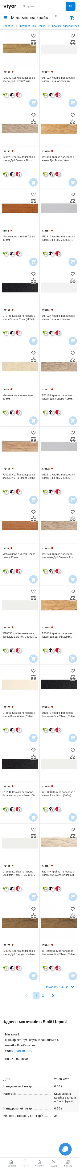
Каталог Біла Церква (32, 26)
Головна (8, 26)
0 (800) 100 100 (21, 1050)
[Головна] (9, 6)
